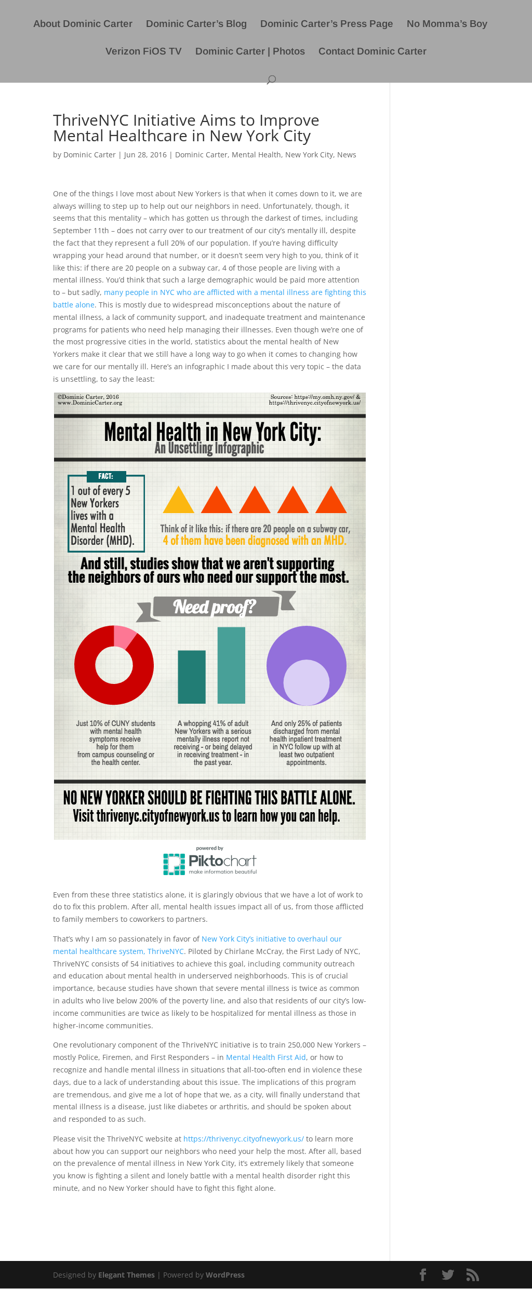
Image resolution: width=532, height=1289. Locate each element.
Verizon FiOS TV (143, 52)
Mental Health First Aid (266, 1057)
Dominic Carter (89, 154)
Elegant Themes (126, 1275)
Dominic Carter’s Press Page (326, 24)
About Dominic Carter (82, 24)
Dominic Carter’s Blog (196, 24)
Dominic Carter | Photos (250, 52)
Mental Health (256, 154)
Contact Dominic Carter (372, 52)
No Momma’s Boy (447, 24)
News (346, 154)
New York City (309, 154)
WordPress (225, 1275)
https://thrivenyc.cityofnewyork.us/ (243, 1139)
